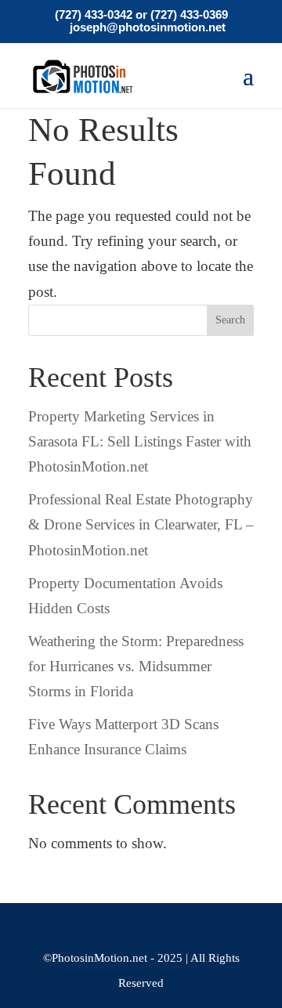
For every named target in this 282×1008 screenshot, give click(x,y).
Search (230, 320)
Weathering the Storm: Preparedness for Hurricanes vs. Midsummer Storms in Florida (136, 666)
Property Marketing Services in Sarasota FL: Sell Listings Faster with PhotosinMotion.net (139, 441)
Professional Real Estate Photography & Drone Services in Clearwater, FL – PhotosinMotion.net (141, 524)
